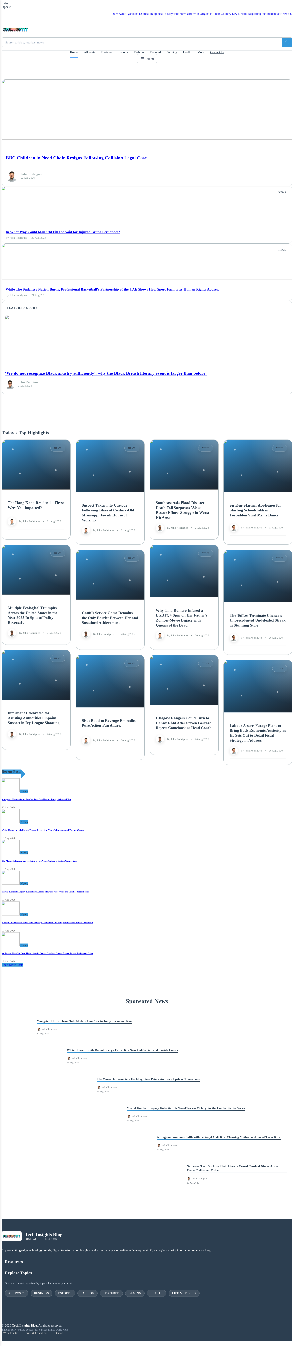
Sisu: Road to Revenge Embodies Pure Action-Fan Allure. (109, 722)
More (200, 52)
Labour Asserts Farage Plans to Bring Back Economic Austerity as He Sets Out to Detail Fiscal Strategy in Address (258, 732)
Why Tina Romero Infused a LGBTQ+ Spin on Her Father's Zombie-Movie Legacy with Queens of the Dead (181, 617)
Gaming (172, 52)
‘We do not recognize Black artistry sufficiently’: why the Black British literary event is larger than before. (106, 373)
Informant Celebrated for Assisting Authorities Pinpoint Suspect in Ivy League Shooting (34, 718)
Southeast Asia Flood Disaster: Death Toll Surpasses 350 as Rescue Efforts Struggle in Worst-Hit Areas (183, 510)
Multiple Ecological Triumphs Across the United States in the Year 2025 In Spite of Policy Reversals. (32, 615)
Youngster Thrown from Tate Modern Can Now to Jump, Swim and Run (36, 799)
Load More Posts (12, 965)
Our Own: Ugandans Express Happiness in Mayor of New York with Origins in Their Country (145, 13)
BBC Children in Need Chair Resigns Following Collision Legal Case (76, 157)
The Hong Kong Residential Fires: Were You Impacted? (36, 505)
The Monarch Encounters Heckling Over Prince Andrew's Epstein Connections (39, 861)
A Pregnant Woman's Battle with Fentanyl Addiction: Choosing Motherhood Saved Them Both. (47, 922)
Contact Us (217, 52)
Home (74, 52)
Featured (155, 52)
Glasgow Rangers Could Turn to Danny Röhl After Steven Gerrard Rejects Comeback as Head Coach (184, 723)
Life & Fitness (184, 1293)
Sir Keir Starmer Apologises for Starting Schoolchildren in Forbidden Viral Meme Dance (255, 510)
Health (187, 52)
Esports (123, 52)
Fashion (139, 52)
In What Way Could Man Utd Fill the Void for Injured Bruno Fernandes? (63, 232)
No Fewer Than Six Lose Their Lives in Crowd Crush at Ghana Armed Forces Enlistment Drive (47, 953)
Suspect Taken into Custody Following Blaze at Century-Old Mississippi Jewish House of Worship (108, 512)
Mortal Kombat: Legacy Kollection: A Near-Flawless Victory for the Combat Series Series (45, 891)
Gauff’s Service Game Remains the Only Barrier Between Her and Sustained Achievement (110, 618)
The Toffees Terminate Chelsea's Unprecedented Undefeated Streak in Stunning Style (258, 620)
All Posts (89, 52)
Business (106, 52)
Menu (150, 58)
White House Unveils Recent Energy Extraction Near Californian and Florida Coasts (43, 830)
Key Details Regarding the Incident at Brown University (241, 13)
